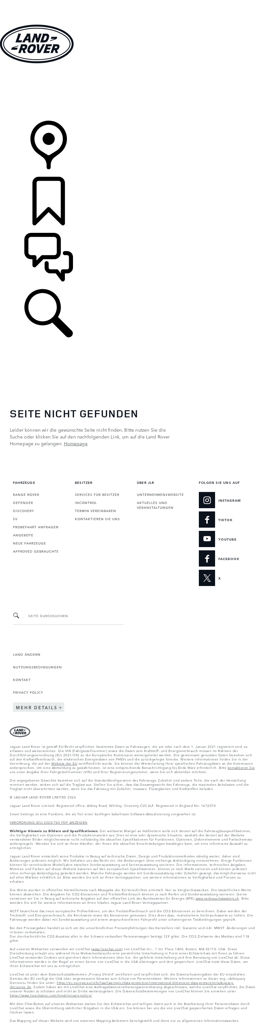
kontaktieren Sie (241, 767)
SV (15, 518)
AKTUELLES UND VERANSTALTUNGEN (155, 505)
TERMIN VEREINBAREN (95, 510)
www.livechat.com (107, 948)
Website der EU (64, 763)
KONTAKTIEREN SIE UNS (97, 518)
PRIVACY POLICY (28, 692)
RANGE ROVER (26, 494)
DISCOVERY (23, 510)
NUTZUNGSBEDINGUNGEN (37, 666)
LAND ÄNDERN (27, 654)
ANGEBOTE (23, 534)
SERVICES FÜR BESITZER (97, 494)
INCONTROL (86, 502)
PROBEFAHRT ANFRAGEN (36, 526)
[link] (133, 93)
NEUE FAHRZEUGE (29, 542)
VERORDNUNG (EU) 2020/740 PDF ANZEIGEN (49, 822)
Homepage (76, 443)
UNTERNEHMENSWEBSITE (160, 494)
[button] (133, 3)
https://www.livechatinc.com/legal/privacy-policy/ (51, 995)
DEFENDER (23, 502)
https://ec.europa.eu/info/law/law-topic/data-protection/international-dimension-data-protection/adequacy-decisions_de (122, 984)
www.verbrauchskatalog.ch (217, 898)
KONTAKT (22, 679)
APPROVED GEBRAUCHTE (36, 551)
